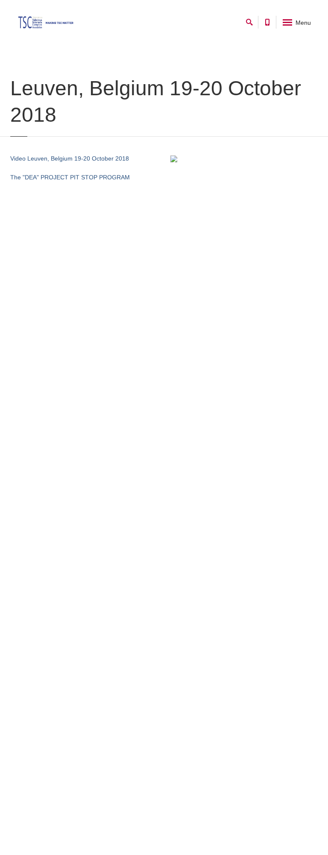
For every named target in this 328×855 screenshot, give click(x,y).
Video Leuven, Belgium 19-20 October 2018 (69, 158)
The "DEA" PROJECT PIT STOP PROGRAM (70, 177)
